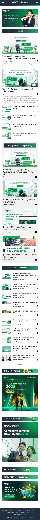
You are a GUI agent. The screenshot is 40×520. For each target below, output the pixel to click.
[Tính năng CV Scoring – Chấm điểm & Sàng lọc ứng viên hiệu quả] (6, 136)
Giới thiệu (4, 510)
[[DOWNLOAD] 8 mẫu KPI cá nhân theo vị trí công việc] (20, 244)
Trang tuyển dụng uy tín (26, 512)
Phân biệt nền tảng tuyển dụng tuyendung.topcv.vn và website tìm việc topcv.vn (24, 275)
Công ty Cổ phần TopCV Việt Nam (24, 517)
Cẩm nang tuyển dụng (20, 514)
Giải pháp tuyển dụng (12, 512)
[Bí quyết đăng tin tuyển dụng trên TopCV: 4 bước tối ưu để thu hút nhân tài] (6, 109)
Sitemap (34, 510)
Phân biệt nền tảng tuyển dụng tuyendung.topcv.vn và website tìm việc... (19, 57)
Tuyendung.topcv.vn (7, 61)
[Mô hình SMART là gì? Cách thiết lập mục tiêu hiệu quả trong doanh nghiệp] (6, 349)
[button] (37, 2)
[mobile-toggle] (3, 2)
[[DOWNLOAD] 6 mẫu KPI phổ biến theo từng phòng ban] (6, 313)
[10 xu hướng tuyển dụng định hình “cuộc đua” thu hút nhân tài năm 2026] (6, 118)
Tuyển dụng (12, 510)
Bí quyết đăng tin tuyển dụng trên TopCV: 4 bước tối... (17, 228)
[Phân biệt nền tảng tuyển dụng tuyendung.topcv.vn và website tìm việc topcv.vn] (20, 45)
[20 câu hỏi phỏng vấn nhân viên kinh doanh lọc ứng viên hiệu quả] (6, 358)
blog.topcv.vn (26, 510)
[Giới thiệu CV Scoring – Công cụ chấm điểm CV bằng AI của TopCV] (20, 78)
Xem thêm (19, 364)
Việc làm (19, 510)
